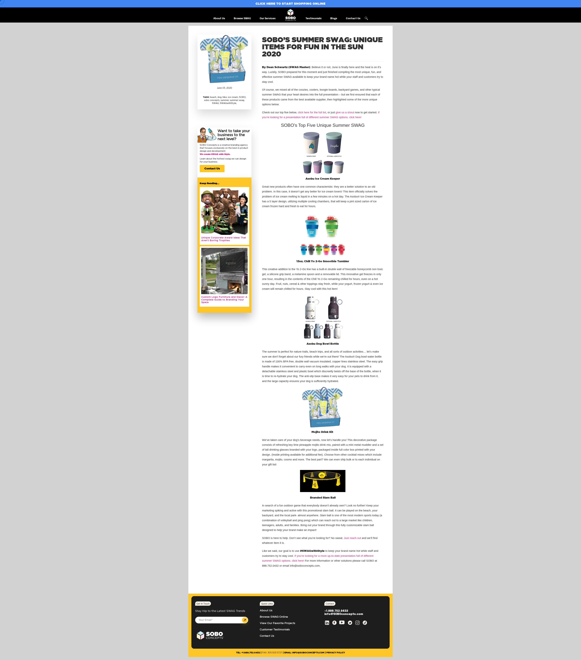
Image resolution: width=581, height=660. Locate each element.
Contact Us (212, 168)
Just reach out (352, 538)
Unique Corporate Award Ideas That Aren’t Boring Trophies (223, 239)
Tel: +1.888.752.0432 (248, 653)
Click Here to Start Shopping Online (290, 3)
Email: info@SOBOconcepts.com (304, 653)
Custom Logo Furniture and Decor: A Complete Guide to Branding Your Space (224, 300)
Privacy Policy (335, 653)
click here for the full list (312, 112)
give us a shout (345, 112)
